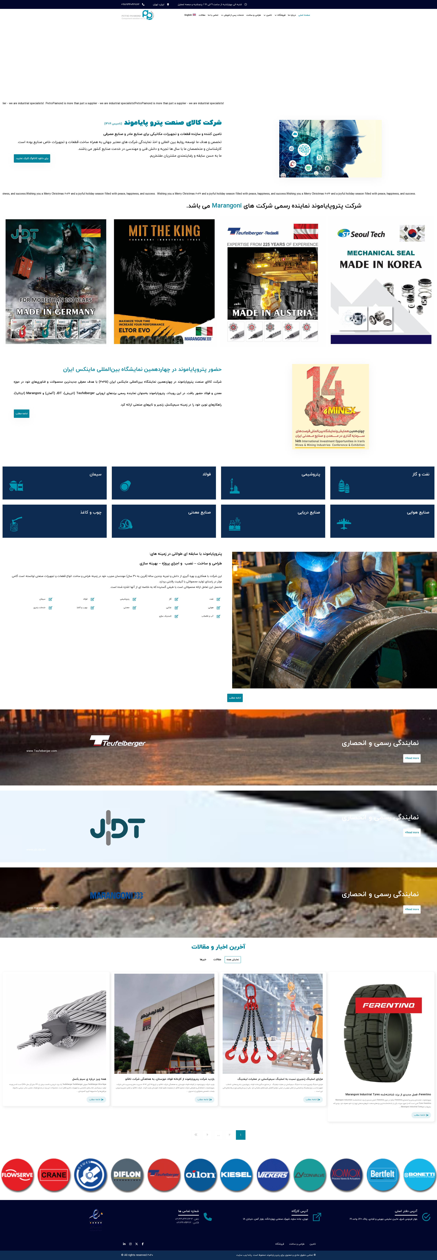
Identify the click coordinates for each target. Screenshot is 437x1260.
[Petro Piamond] (138, 15)
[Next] (428, 281)
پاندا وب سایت (244, 1255)
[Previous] (8, 281)
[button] (32, 158)
